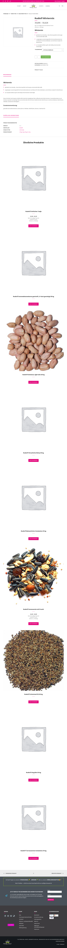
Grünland (21, 919)
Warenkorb (36, 915)
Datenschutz (37, 923)
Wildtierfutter (23, 13)
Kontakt (63, 1)
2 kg (23, 132)
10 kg (20, 132)
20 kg (25, 132)
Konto (41, 6)
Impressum (36, 929)
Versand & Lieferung (38, 917)
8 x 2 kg (28, 132)
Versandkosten (42, 939)
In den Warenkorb (46, 57)
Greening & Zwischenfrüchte (25, 917)
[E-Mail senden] (7, 1)
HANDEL (48, 6)
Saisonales (21, 925)
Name (49, 890)
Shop (24, 6)
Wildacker (21, 923)
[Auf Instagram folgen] (5, 1)
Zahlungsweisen (37, 919)
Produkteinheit (38, 49)
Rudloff (21, 127)
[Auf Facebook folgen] (5, 916)
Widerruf (36, 921)
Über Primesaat (58, 1)
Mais (20, 915)
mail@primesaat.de (46, 883)
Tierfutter (13, 13)
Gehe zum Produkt (33, 225)
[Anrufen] (10, 1)
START (19, 6)
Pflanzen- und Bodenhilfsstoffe (26, 921)
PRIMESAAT (6, 13)
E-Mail (49, 894)
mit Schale (21, 130)
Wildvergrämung (22, 927)
